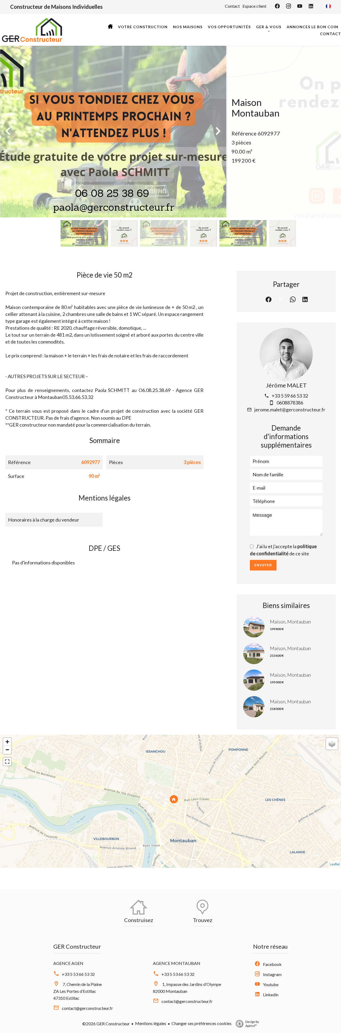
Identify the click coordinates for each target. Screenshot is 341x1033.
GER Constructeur (77, 946)
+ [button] (7, 741)
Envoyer (263, 565)
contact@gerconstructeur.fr (87, 1008)
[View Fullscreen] (7, 762)
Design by (252, 1024)
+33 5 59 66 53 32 (290, 396)
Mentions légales (150, 1023)
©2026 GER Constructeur (106, 1023)
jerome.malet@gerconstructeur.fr (289, 409)
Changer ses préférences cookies (202, 1023)
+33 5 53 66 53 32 (78, 974)
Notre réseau (270, 946)
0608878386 (290, 403)
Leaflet (335, 864)
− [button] (7, 749)
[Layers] (332, 744)
